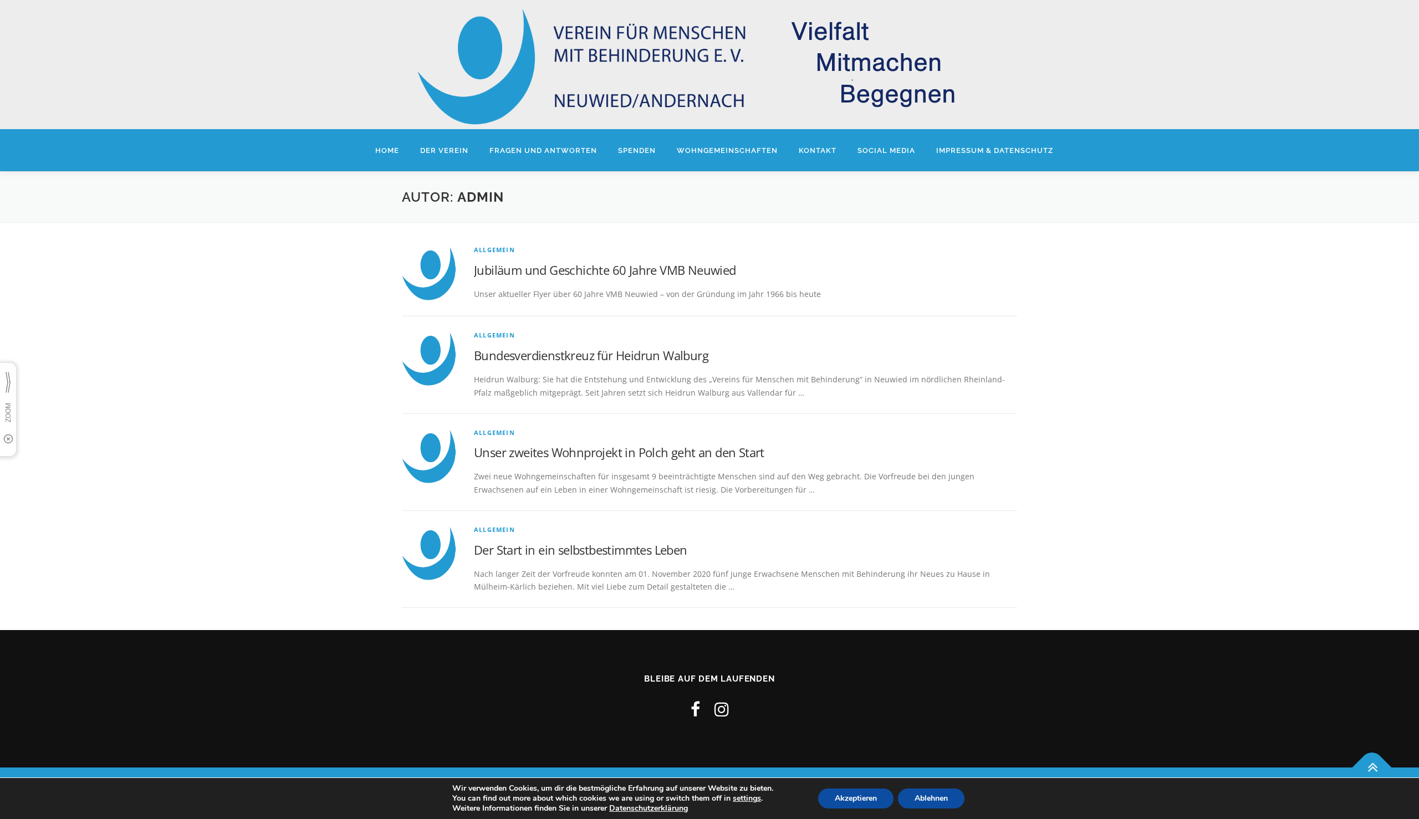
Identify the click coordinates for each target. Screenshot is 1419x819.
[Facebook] (695, 709)
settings (747, 798)
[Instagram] (721, 709)
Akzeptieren (856, 798)
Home (387, 150)
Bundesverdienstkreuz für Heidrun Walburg (591, 355)
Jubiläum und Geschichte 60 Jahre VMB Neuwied (605, 270)
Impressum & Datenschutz (994, 150)
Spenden (637, 150)
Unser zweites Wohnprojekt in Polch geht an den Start (619, 452)
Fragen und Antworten (543, 150)
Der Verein (444, 150)
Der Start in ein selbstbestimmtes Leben (580, 549)
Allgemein (494, 249)
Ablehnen (931, 798)
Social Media (886, 150)
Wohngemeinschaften (727, 150)
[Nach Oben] (1372, 767)
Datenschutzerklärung (648, 808)
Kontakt (817, 150)
